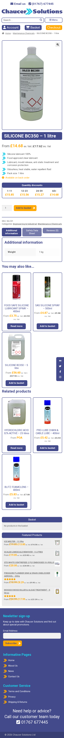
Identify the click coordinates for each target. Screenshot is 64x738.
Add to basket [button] (47, 326)
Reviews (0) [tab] (52, 230)
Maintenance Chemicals (23, 33)
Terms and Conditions (19, 691)
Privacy (12, 697)
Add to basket (23, 208)
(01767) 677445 (42, 4)
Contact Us (13, 676)
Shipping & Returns (17, 702)
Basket (35, 27)
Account (12, 27)
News (11, 671)
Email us (19, 4)
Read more (17, 326)
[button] (57, 44)
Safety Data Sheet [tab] (32, 232)
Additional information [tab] (11, 232)
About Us (13, 665)
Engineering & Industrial (25, 224)
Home (8, 33)
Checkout (54, 27)
